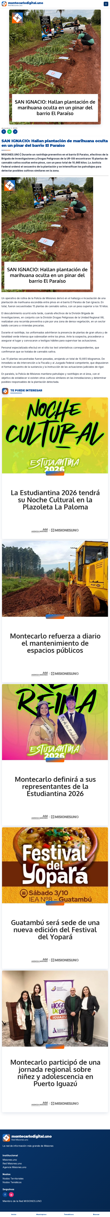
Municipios (41, 1214)
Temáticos (69, 1214)
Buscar (96, 1214)
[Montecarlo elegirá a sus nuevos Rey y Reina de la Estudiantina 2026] (55, 755)
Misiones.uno (10, 1159)
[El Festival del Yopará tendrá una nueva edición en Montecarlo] (55, 898)
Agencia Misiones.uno (14, 1167)
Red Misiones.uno (12, 1163)
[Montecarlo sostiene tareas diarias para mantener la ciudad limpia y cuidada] (55, 611)
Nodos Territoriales (13, 1178)
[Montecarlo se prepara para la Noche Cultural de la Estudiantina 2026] (55, 468)
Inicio (13, 1214)
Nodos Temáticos (12, 1182)
